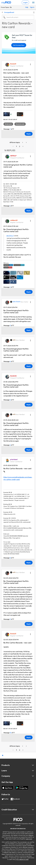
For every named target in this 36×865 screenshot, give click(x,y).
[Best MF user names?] (26, 142)
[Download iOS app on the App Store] (7, 787)
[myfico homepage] (6, 2)
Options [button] (34, 12)
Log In (25, 2)
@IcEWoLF (10, 236)
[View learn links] (32, 770)
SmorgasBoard (9, 12)
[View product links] (32, 765)
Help (26, 7)
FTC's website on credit (22, 859)
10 (10, 733)
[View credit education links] (32, 809)
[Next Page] (22, 146)
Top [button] (2, 755)
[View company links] (32, 776)
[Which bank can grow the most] (22, 142)
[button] (30, 63)
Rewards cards (20, 124)
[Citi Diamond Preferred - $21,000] (20, 114)
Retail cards (8, 124)
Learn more (29, 839)
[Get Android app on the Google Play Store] (22, 787)
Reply (29, 134)
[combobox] (18, 17)
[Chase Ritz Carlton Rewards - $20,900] (13, 114)
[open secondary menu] (33, 2)
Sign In (31, 7)
